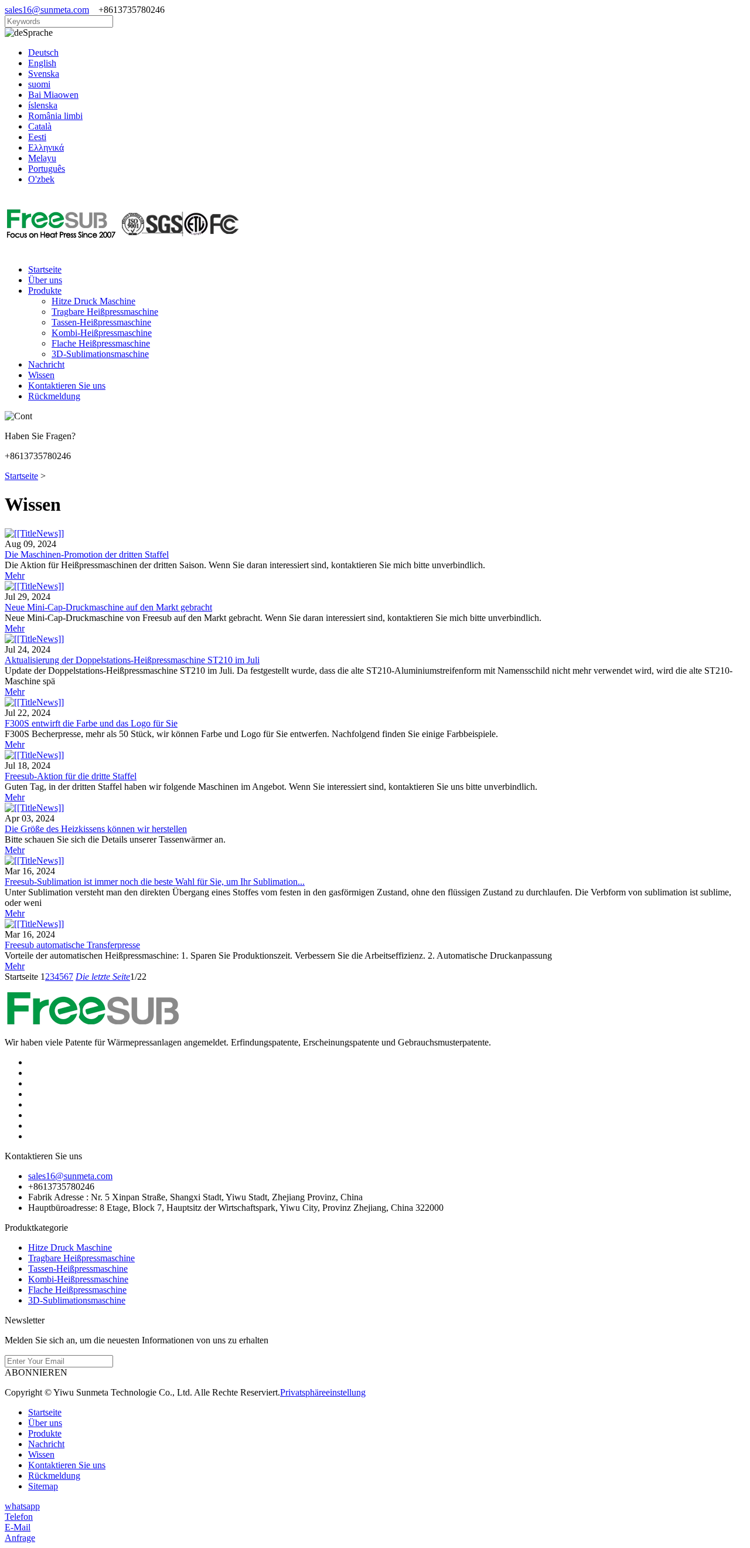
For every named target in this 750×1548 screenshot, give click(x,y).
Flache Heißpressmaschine (101, 343)
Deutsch (43, 52)
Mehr (15, 575)
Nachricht (46, 364)
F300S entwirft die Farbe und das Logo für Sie (91, 723)
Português (46, 169)
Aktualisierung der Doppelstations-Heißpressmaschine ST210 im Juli (132, 660)
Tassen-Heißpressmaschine (101, 322)
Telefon (19, 1517)
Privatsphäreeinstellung (323, 1392)
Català (40, 126)
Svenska (43, 74)
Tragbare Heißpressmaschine (105, 312)
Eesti (37, 137)
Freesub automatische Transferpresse (72, 945)
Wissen (41, 375)
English (42, 63)
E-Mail (17, 1527)
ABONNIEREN (36, 1372)
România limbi (55, 116)
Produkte (45, 291)
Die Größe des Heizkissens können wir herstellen (96, 829)
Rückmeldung (54, 396)
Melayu (42, 158)
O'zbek (41, 179)
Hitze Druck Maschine (93, 301)
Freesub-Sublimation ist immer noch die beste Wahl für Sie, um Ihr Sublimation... (155, 882)
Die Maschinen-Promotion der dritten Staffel (87, 554)
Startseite (45, 269)
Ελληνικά (46, 147)
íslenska (42, 105)
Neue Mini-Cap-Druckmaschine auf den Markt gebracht (108, 607)
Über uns (45, 280)
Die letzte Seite (103, 977)
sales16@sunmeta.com (47, 10)
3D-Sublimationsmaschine (100, 354)
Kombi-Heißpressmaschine (102, 333)
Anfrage (20, 1538)
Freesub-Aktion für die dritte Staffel (71, 776)
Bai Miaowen (53, 95)
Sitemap (43, 1486)
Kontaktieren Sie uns (66, 386)
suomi (39, 84)
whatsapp (22, 1506)
